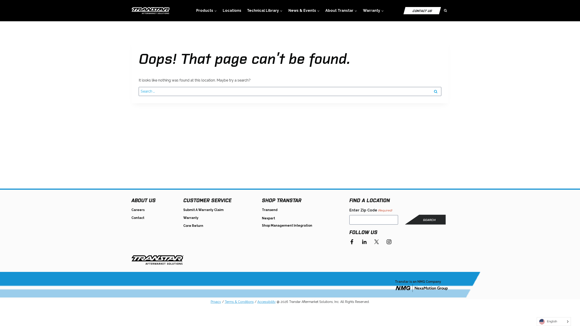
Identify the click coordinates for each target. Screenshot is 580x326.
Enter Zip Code (370, 210)
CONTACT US (422, 11)
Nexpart (268, 218)
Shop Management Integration (287, 225)
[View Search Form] (445, 10)
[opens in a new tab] (422, 288)
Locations (232, 10)
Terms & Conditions (239, 302)
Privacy (216, 302)
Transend (270, 210)
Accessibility (266, 302)
